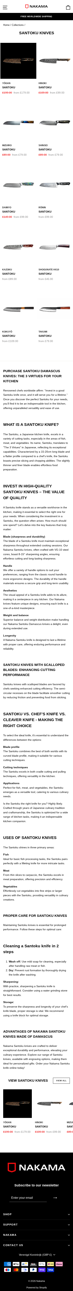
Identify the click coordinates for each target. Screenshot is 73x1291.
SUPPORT (10, 1224)
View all (61, 1081)
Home (6, 25)
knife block (19, 1015)
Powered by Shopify (36, 1287)
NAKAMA (10, 1234)
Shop (7, 1214)
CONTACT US (13, 1245)
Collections (18, 25)
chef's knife (45, 456)
